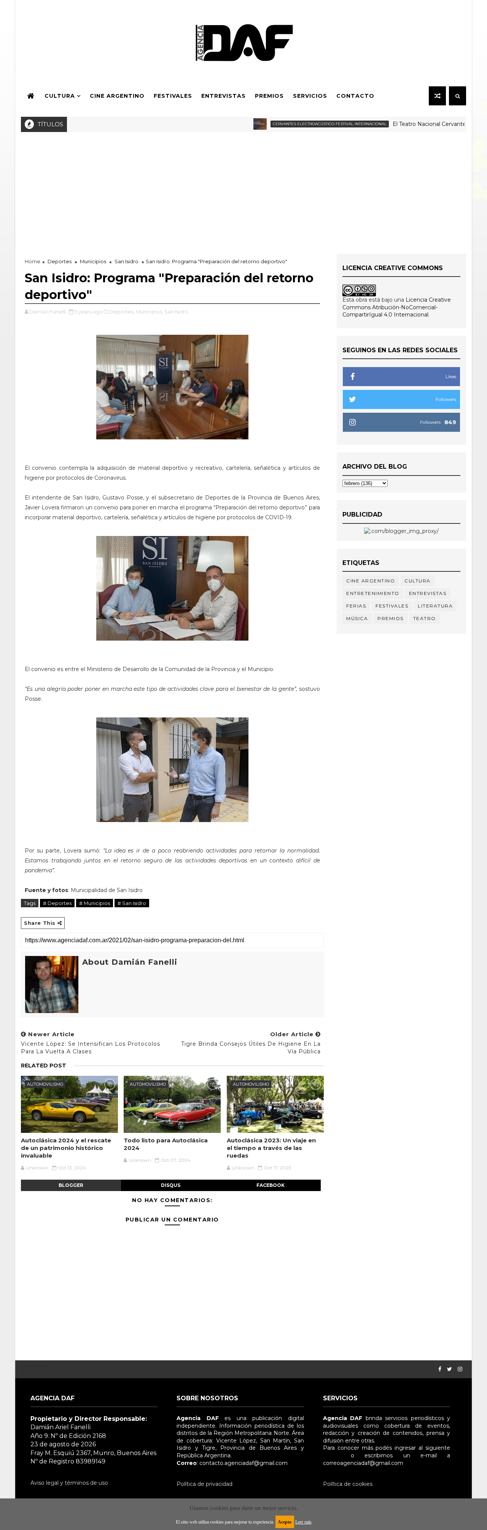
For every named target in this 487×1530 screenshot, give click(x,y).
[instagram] (460, 1369)
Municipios (93, 261)
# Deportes (57, 903)
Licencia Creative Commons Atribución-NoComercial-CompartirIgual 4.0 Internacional (396, 307)
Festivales (173, 95)
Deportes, (122, 312)
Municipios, (149, 312)
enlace (332, 1455)
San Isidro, (176, 312)
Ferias (356, 606)
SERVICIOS (310, 95)
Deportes (60, 261)
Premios (269, 95)
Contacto (355, 95)
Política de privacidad (204, 1484)
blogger (71, 1185)
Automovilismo (45, 1084)
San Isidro (126, 261)
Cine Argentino (117, 95)
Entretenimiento (372, 593)
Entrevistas (223, 95)
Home (32, 261)
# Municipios (94, 903)
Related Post (43, 1065)
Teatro (424, 618)
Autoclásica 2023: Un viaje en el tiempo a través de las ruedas (271, 1148)
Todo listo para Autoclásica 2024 (166, 1144)
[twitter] (449, 1369)
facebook (270, 1185)
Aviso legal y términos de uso (69, 1482)
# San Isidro (132, 903)
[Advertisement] (243, 189)
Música (357, 618)
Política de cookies (347, 1484)
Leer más (303, 1522)
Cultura (60, 95)
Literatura (435, 606)
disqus (170, 1185)
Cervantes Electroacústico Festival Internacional (306, 123)
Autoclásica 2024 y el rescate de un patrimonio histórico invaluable (66, 1148)
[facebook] (439, 1369)
